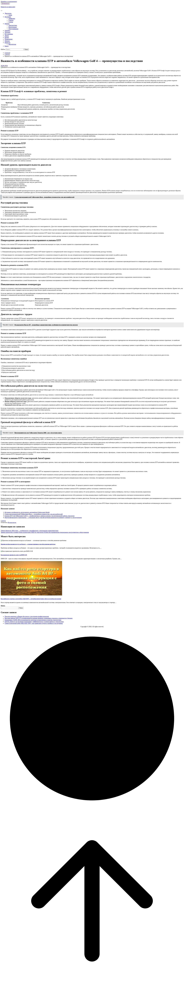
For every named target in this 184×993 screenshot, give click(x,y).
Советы (10, 20)
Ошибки (7, 30)
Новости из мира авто (8, 7)
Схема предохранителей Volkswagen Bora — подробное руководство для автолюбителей (34, 514)
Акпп (10, 15)
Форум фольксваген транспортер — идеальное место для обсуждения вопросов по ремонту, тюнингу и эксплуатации (43, 517)
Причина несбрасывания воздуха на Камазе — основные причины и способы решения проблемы (28, 544)
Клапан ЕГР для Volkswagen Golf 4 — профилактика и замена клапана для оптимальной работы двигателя (39, 516)
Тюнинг (7, 41)
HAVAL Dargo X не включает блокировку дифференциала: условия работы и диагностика (34, 621)
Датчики (7, 32)
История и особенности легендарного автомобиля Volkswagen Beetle (27, 512)
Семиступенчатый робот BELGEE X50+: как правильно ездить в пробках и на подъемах (34, 623)
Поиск (3, 606)
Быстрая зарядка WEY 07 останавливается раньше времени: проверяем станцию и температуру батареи (38, 618)
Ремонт (7, 23)
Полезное (8, 17)
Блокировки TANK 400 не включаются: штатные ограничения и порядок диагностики (33, 620)
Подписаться (5, 3)
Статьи (10, 22)
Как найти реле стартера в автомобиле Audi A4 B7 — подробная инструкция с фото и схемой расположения (31, 598)
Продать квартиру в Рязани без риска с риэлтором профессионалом (27, 616)
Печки (7, 37)
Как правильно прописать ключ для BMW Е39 (14, 555)
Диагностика (12, 25)
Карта (6, 46)
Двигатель (8, 13)
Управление (8, 39)
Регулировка (9, 34)
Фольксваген (12, 522)
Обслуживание (13, 29)
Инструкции (12, 27)
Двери (7, 36)
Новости (7, 42)
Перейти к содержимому (9, 1)
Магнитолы (12, 44)
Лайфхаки (11, 18)
